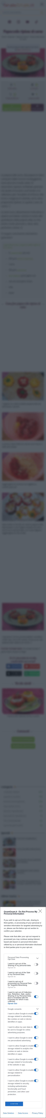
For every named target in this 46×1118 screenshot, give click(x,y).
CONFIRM (14, 1104)
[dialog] (23, 1012)
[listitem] (23, 958)
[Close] (41, 911)
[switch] (36, 964)
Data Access (23, 1113)
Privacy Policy (37, 1113)
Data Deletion (8, 1113)
